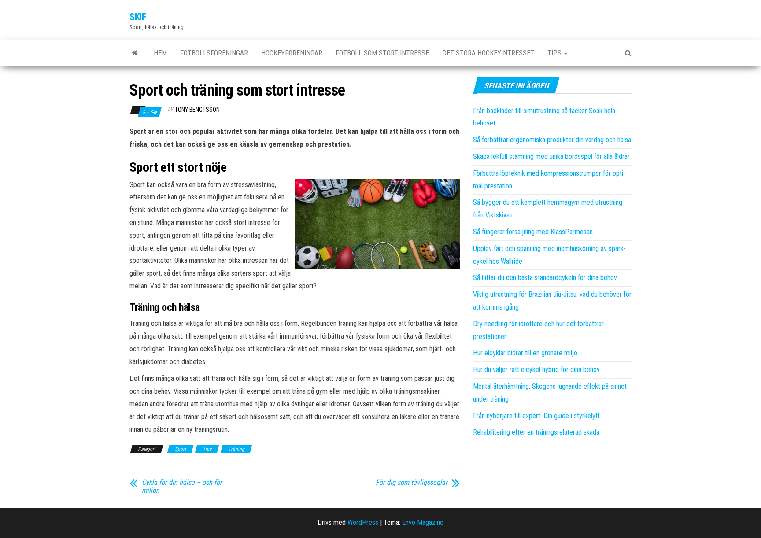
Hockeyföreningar (291, 53)
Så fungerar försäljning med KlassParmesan (533, 232)
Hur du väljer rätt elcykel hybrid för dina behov (536, 369)
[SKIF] (135, 53)
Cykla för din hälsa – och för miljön (182, 486)
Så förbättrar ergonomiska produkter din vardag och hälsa (552, 140)
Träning (236, 449)
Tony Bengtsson (197, 109)
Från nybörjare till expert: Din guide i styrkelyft (536, 416)
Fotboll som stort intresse (382, 53)
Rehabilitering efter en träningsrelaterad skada (536, 432)
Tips (555, 53)
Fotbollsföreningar (214, 53)
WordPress (362, 522)
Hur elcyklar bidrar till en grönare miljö (525, 353)
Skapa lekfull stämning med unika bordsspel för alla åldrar (551, 156)
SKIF (137, 16)
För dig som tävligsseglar (411, 482)
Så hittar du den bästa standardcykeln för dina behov (545, 277)
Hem (160, 53)
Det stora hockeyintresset (488, 53)
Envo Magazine (422, 522)
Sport (180, 449)
